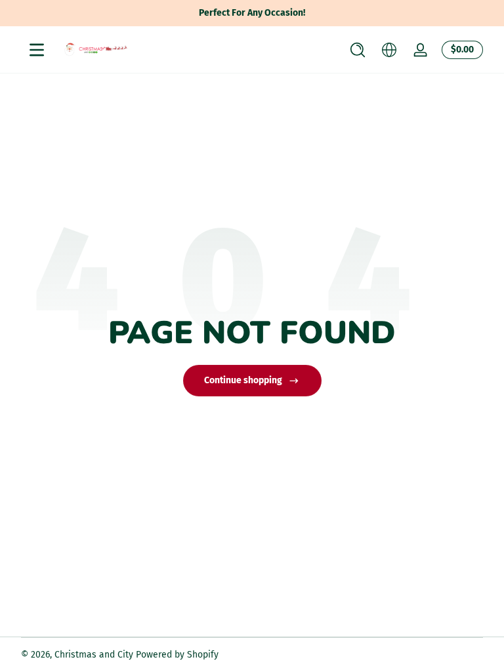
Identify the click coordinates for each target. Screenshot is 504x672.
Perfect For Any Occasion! (252, 12)
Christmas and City (93, 654)
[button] (357, 50)
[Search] (358, 50)
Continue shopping (243, 380)
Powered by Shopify (177, 654)
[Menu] (36, 50)
